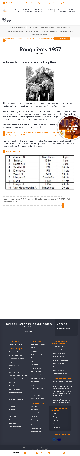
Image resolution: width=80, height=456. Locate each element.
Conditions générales (59, 424)
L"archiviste (30, 452)
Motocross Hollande (32, 31)
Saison (11, 420)
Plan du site (56, 427)
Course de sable (33, 27)
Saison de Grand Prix (37, 388)
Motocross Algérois (47, 27)
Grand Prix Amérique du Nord (18, 375)
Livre (10, 396)
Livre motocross (36, 368)
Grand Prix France (14, 389)
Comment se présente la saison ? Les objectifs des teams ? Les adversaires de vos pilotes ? (62, 400)
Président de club (36, 428)
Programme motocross (40, 35)
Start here (28, 331)
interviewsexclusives (27, 10)
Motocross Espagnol (63, 27)
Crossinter (50, 10)
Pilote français (35, 420)
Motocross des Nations (16, 399)
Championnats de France (16, 358)
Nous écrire (67, 3)
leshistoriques (61, 10)
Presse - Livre (13, 413)
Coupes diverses (14, 368)
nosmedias (72, 10)
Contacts (55, 420)
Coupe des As (13, 362)
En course (34, 351)
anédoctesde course (40, 10)
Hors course (34, 358)
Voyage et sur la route (37, 398)
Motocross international (49, 31)
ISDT (32, 361)
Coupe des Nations (14, 365)
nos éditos (17, 10)
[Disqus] (40, 242)
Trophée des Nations (15, 426)
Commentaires (55, 452)
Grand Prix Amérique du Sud (17, 379)
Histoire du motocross (15, 392)
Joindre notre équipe (63, 329)
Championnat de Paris (15, 355)
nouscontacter (6, 20)
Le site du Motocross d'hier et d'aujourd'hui (20, 3)
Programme (12, 416)
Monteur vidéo (35, 413)
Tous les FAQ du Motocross (17, 344)
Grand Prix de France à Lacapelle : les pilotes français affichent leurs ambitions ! (63, 393)
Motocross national (66, 31)
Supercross (12, 423)
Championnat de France (16, 351)
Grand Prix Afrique (14, 372)
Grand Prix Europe (14, 385)
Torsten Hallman (35, 395)
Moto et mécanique (36, 371)
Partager (67, 452)
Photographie (35, 381)
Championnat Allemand (17, 27)
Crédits (55, 413)
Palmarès (12, 406)
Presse (33, 435)
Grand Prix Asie (13, 382)
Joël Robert (34, 364)
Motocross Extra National (15, 31)
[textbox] (4, 40)
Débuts (33, 347)
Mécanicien (34, 406)
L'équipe (55, 3)
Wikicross (44, 3)
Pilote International (36, 424)
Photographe (35, 416)
